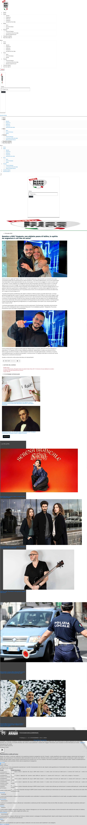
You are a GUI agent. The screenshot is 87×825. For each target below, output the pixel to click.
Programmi (8, 17)
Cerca (2, 86)
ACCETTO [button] (2, 745)
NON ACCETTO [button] (9, 745)
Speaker (7, 15)
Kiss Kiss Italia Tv (7, 37)
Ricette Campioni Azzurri (11, 34)
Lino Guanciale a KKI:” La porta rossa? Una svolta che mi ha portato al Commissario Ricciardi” (12, 547)
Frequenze (8, 20)
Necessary (3, 764)
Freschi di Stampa (10, 31)
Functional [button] (2, 792)
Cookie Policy (44, 740)
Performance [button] (3, 799)
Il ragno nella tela (6, 371)
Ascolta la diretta (3, 115)
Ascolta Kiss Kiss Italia (10, 21)
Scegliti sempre (6, 367)
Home (4, 12)
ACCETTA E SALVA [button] (4, 824)
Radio (4, 14)
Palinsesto (8, 18)
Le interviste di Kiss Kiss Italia (12, 33)
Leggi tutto (82, 742)
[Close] (43, 217)
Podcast (5, 29)
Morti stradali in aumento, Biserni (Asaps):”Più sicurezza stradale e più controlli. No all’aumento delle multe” (12, 672)
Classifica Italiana (7, 36)
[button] (28, 40)
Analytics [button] (2, 806)
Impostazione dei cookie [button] (6, 744)
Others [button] (1, 819)
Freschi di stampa (9, 26)
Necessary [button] (2, 762)
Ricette (7, 28)
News (4, 23)
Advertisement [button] (3, 812)
